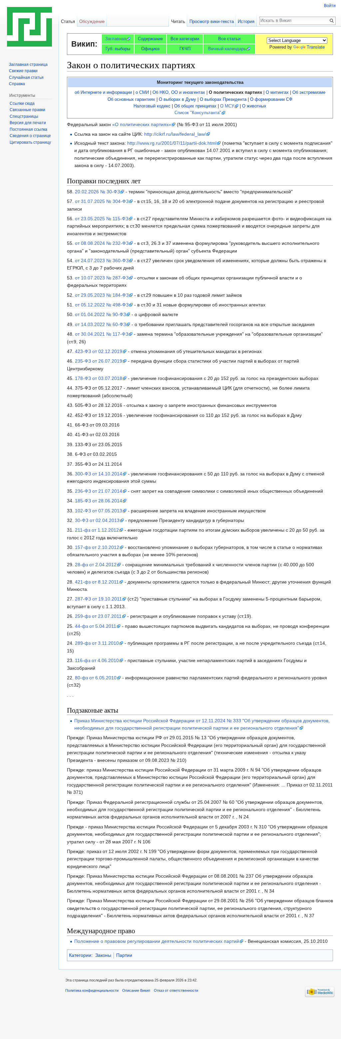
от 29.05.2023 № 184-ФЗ (102, 295)
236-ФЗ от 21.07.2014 (98, 491)
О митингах (277, 92)
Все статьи (229, 38)
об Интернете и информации (103, 92)
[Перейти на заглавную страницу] (29, 26)
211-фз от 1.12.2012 (97, 530)
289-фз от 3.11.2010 (97, 643)
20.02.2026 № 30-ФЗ (97, 191)
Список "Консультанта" (197, 112)
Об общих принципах (195, 106)
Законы (103, 955)
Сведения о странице (30, 135)
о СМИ (142, 92)
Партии (124, 955)
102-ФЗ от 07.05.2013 (98, 510)
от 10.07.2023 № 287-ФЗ (102, 277)
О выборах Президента (223, 99)
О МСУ (227, 106)
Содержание (150, 38)
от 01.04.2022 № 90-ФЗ (100, 314)
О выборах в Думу (177, 99)
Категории (80, 955)
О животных (254, 106)
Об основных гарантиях (131, 99)
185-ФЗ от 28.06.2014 (98, 500)
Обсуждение (92, 21)
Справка (17, 84)
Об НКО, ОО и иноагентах (179, 92)
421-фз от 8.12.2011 (97, 582)
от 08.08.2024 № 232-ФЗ (102, 243)
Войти (330, 5)
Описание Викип (136, 990)
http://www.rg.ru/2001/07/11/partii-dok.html (171, 143)
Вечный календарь (227, 48)
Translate (316, 47)
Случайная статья (26, 77)
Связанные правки (27, 109)
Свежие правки (23, 71)
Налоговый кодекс (152, 106)
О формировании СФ (271, 99)
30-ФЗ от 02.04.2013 (97, 520)
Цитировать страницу (30, 142)
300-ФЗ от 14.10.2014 (98, 473)
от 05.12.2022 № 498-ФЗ (102, 304)
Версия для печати (28, 122)
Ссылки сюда (22, 103)
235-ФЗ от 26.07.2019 (98, 361)
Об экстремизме (308, 92)
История (246, 21)
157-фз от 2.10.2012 (97, 547)
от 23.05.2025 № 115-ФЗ (101, 218)
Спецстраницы (24, 116)
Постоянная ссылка (28, 129)
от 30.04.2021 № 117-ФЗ (101, 334)
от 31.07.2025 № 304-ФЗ (102, 201)
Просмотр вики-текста (211, 21)
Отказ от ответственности (176, 990)
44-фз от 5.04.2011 (95, 626)
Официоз (150, 48)
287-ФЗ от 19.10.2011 (98, 599)
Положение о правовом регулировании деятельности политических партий (156, 941)
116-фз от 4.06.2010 (97, 660)
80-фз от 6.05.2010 (96, 677)
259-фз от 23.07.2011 (98, 616)
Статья (68, 21)
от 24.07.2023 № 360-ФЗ (102, 260)
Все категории (184, 38)
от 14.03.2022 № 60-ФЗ (100, 324)
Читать (178, 21)
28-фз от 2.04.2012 (96, 564)
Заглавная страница (28, 64)
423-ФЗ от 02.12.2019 (98, 351)
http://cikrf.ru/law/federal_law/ (175, 134)
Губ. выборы (118, 48)
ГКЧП (184, 48)
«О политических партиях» (141, 124)
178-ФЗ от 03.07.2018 (98, 378)
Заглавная (115, 38)
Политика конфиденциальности (92, 990)
